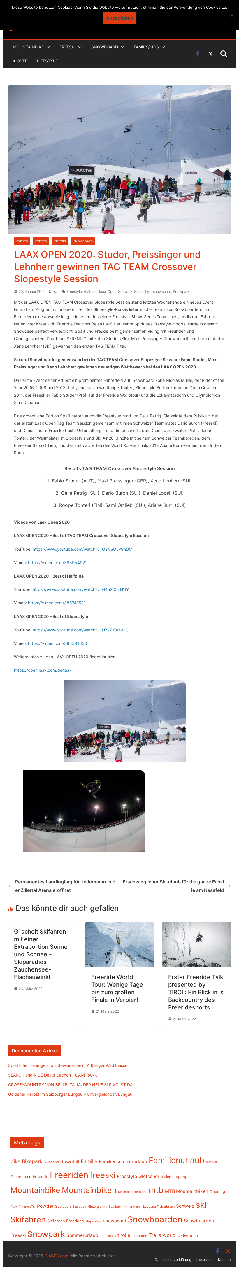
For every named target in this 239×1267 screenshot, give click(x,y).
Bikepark (32, 1161)
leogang (180, 1176)
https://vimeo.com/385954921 (57, 562)
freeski (102, 1175)
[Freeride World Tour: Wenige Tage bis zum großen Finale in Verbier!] (119, 926)
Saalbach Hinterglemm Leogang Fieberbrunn (142, 1207)
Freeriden (69, 1175)
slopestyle (93, 1221)
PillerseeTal (27, 1207)
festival (211, 1162)
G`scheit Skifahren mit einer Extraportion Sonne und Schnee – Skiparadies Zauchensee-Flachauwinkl (41, 954)
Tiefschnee (108, 1236)
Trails (155, 1235)
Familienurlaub (176, 1160)
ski (201, 1205)
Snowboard (104, 46)
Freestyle (74, 291)
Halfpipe (90, 291)
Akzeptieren (119, 18)
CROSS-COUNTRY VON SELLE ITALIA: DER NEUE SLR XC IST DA (70, 1084)
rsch (56, 291)
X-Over (20, 60)
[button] (47, 47)
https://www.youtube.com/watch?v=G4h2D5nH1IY (81, 589)
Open (112, 291)
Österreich (187, 1235)
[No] (232, 15)
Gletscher (148, 1176)
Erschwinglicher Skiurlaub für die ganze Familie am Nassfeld (173, 886)
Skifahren (28, 1219)
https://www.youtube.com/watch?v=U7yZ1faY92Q (81, 629)
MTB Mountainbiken (186, 1191)
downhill (69, 1161)
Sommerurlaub (82, 1235)
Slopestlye (142, 291)
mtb (156, 1190)
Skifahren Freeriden (65, 1221)
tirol (121, 1235)
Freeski (67, 46)
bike (15, 1161)
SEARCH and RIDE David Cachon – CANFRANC (53, 1074)
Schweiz (125, 291)
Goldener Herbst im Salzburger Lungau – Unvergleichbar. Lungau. (70, 1094)
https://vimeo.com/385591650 (57, 643)
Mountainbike (28, 46)
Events (22, 241)
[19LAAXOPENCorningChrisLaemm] (125, 721)
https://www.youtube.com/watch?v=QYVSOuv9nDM (82, 549)
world (169, 1235)
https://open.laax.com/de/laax (43, 670)
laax (102, 291)
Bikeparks (51, 1162)
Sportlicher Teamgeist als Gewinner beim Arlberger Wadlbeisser (68, 1065)
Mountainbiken (89, 1190)
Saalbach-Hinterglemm (89, 1207)
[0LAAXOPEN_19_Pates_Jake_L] (84, 811)
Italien (166, 1177)
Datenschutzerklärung (173, 1259)
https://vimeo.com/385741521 (57, 602)
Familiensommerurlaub (123, 1161)
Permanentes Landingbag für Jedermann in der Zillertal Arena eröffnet (65, 886)
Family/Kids (146, 46)
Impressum (204, 1259)
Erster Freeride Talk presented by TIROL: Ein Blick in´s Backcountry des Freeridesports (196, 992)
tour (131, 1235)
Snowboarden (155, 1219)
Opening (217, 1191)
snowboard (162, 291)
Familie (89, 1161)
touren (142, 1236)
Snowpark (181, 291)
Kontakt (224, 1259)
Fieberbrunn (20, 1177)
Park (13, 1207)
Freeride (40, 1176)
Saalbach (63, 1206)
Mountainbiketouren (132, 1192)
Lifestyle (47, 60)
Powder (45, 1206)
